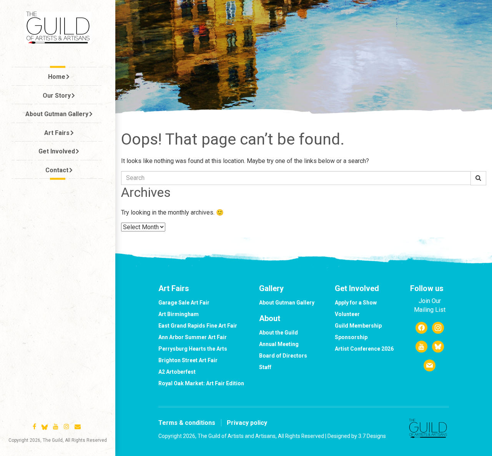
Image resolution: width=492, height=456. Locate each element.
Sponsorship (351, 337)
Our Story (57, 95)
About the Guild (278, 333)
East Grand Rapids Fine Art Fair (197, 326)
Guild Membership (358, 326)
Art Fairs (57, 132)
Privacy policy (247, 422)
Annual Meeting (279, 344)
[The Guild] (57, 28)
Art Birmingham (178, 314)
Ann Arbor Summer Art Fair (192, 337)
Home (56, 76)
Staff (265, 367)
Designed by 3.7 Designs (356, 436)
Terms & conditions (186, 422)
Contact (56, 170)
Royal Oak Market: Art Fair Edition (201, 383)
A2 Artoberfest (177, 372)
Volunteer (347, 314)
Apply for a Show (356, 303)
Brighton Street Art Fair (188, 360)
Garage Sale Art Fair (183, 303)
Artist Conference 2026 (364, 349)
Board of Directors (283, 356)
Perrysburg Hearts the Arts (192, 349)
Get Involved (56, 151)
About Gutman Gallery (56, 114)
